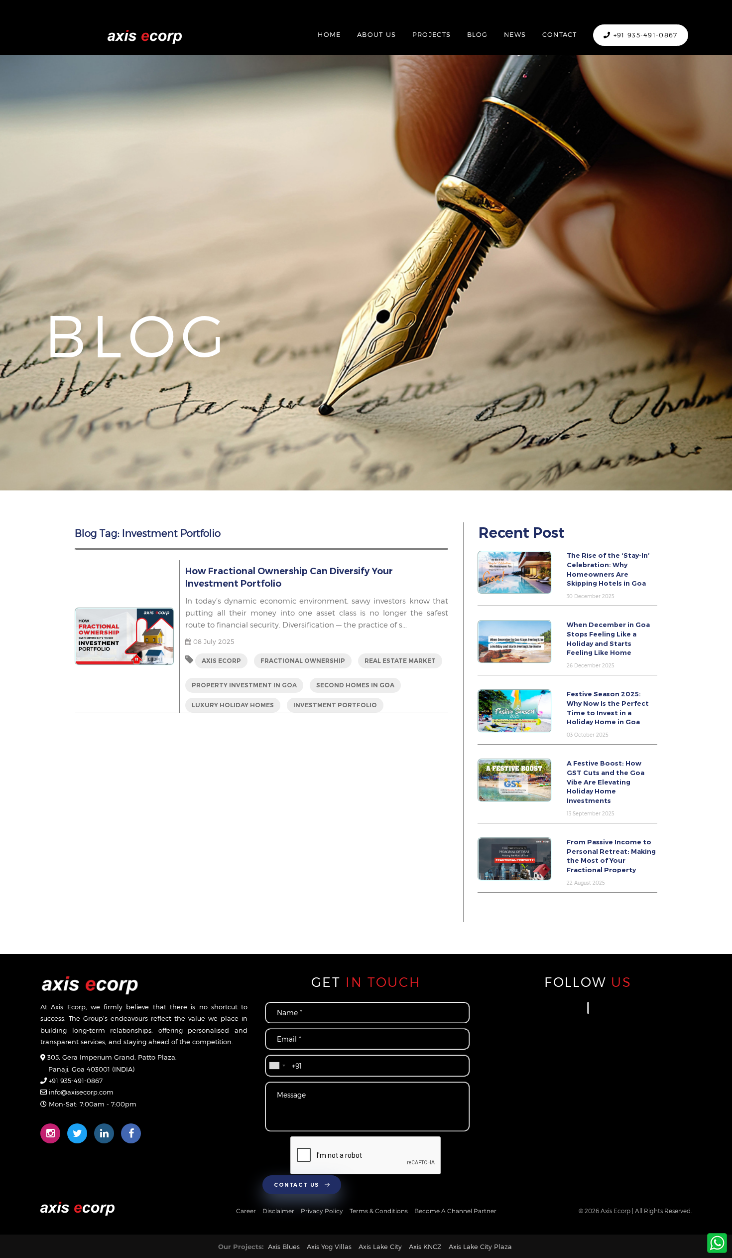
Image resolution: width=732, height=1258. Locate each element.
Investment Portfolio (335, 705)
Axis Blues (284, 1247)
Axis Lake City (380, 1247)
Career (246, 1211)
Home (329, 34)
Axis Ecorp (221, 660)
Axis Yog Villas (329, 1247)
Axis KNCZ (425, 1247)
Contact (559, 34)
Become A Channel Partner (455, 1211)
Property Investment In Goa (244, 685)
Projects (431, 34)
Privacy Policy (323, 1211)
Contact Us (297, 1185)
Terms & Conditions (379, 1211)
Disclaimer (279, 1211)
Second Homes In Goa (355, 685)
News (515, 34)
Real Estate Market (400, 660)
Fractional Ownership (302, 660)
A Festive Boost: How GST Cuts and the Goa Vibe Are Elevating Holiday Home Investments (605, 781)
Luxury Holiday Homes (233, 705)
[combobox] (276, 1065)
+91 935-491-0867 (643, 35)
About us (376, 34)
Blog (477, 34)
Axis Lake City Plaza (480, 1247)
